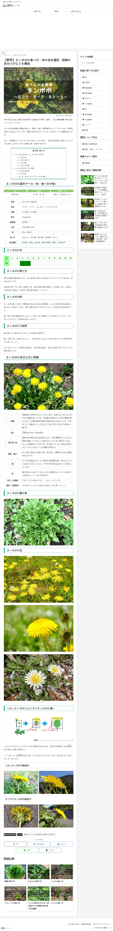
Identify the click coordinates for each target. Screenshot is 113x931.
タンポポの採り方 (23, 160)
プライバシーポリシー (103, 924)
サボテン (88, 98)
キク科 (20, 834)
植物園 (87, 163)
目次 (37, 150)
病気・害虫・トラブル (93, 149)
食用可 (53, 834)
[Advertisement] (56, 33)
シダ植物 (88, 104)
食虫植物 (88, 114)
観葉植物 (88, 88)
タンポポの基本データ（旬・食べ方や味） (30, 154)
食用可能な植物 (11, 834)
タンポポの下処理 (23, 165)
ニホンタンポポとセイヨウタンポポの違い (31, 176)
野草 (46, 834)
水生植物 (88, 120)
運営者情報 (87, 924)
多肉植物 (88, 93)
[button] (50, 850)
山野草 (87, 83)
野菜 (86, 130)
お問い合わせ (75, 924)
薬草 (40, 834)
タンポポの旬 (21, 157)
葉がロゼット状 (30, 834)
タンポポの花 (21, 174)
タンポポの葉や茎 (23, 171)
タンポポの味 (21, 163)
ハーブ (87, 125)
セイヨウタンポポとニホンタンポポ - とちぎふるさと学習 (55, 740)
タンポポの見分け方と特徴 (24, 168)
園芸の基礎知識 (91, 144)
